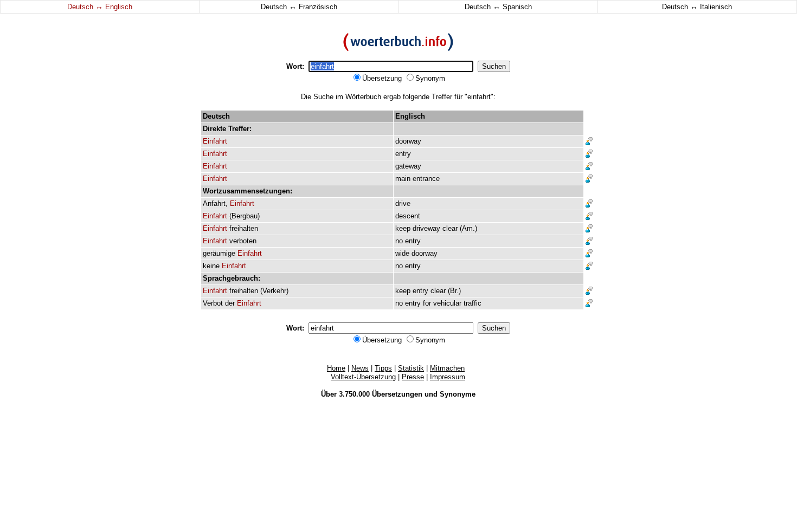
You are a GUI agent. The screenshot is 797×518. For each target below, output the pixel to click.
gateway (408, 166)
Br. (454, 291)
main (402, 178)
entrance (426, 178)
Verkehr (274, 291)
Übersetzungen (397, 394)
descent (407, 216)
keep (402, 228)
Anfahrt (214, 203)
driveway (426, 228)
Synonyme (457, 394)
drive (402, 203)
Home (336, 368)
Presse (413, 377)
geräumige (219, 253)
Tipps (383, 368)
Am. (468, 228)
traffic (472, 303)
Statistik (411, 368)
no (399, 241)
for (427, 303)
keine (211, 266)
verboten (242, 241)
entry (403, 154)
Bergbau (245, 216)
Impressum (447, 377)
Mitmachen (447, 368)
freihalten (243, 228)
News (360, 368)
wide (402, 253)
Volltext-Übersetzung (363, 377)
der (230, 303)
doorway (408, 141)
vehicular (447, 303)
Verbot (213, 303)
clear (450, 228)
